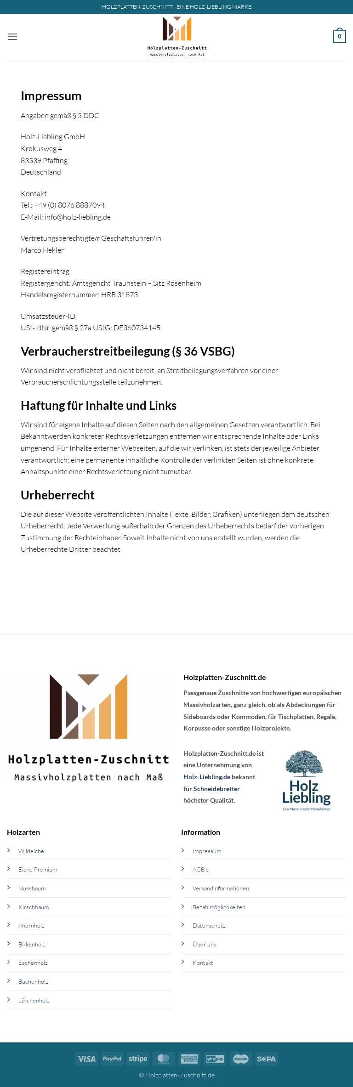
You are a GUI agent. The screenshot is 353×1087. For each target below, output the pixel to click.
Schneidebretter (217, 789)
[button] (12, 36)
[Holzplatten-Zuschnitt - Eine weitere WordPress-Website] (176, 37)
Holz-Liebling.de (206, 777)
